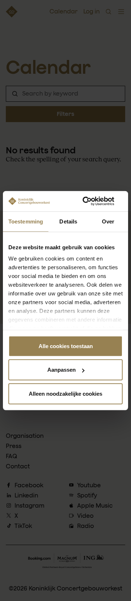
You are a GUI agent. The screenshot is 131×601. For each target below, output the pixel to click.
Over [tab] (108, 221)
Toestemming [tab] (25, 221)
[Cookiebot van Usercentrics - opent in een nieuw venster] (92, 201)
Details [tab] (68, 221)
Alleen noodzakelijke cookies (65, 393)
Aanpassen (61, 370)
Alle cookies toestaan (66, 346)
